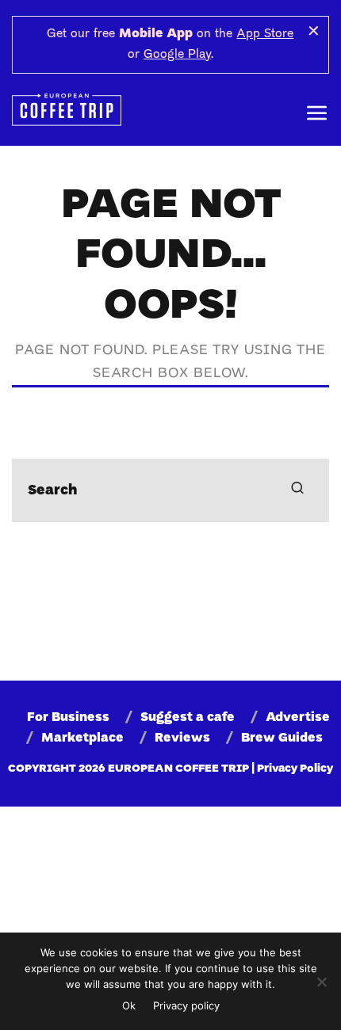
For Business (68, 717)
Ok (129, 1005)
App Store (264, 34)
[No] (321, 982)
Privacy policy (186, 1005)
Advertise (298, 717)
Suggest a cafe (187, 717)
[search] (297, 490)
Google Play (177, 54)
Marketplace (82, 738)
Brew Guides (282, 738)
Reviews (182, 738)
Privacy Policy (295, 769)
